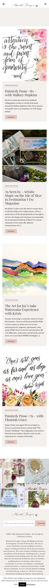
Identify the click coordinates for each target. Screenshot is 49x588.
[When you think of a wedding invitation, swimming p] (12, 495)
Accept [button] (22, 584)
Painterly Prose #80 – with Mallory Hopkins (21, 93)
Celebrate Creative (24, 536)
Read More (11, 117)
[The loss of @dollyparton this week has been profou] (12, 471)
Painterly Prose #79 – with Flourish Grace (24, 418)
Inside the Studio (11, 85)
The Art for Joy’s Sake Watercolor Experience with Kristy (22, 309)
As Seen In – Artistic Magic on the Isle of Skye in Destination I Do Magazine (23, 197)
